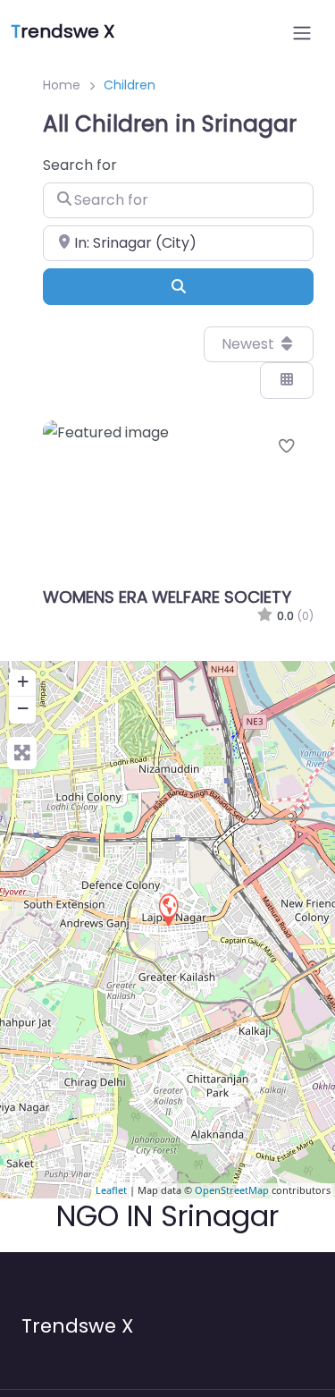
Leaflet (111, 1190)
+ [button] (23, 681)
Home (61, 85)
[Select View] (287, 380)
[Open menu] (302, 33)
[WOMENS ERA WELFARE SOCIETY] (168, 909)
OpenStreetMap (232, 1190)
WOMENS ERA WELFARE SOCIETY (167, 597)
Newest (250, 344)
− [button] (23, 708)
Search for (80, 165)
